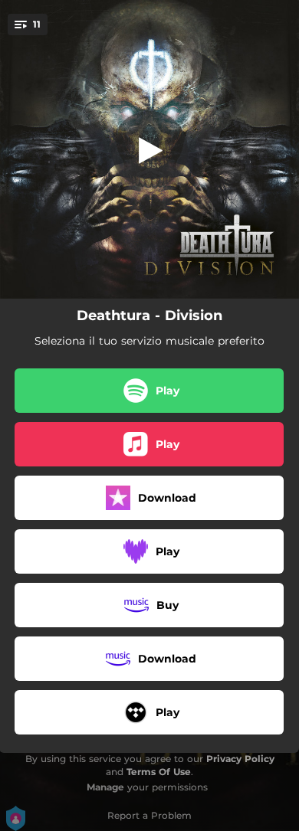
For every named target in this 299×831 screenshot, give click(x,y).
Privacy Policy (240, 758)
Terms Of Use (159, 771)
